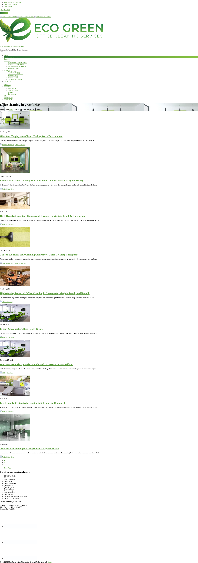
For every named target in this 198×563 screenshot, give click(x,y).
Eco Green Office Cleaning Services (12, 46)
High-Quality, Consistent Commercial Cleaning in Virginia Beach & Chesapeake (42, 216)
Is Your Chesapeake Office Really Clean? (21, 329)
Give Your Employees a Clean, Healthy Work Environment (31, 136)
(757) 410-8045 (5, 10)
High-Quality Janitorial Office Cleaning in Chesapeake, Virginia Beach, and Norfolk (45, 293)
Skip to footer (8, 6)
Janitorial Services (8, 145)
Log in (50, 562)
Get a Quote (4, 13)
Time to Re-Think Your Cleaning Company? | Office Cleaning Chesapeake (39, 254)
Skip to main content (11, 4)
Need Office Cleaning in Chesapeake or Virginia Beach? (29, 448)
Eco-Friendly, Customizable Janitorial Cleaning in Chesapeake (33, 403)
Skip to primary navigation (12, 2)
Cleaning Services (8, 263)
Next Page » (8, 468)
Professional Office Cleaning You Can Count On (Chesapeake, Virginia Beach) (41, 180)
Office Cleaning (20, 145)
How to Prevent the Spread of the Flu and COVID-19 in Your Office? (36, 364)
